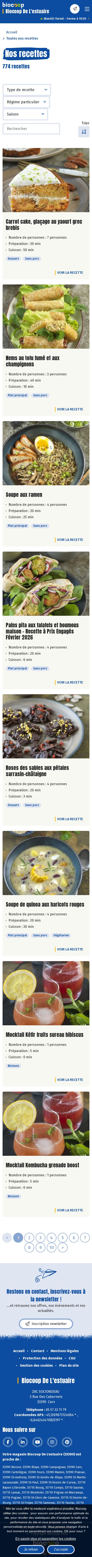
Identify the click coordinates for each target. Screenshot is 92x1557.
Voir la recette (70, 273)
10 (51, 1247)
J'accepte (61, 1549)
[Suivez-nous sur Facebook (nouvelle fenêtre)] (8, 1442)
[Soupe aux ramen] (46, 453)
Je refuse (31, 1549)
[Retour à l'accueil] (13, 5)
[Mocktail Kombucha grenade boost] (46, 1124)
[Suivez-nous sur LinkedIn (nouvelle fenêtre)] (22, 1442)
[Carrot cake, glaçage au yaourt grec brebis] (46, 180)
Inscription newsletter (49, 1324)
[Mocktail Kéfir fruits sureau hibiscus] (46, 993)
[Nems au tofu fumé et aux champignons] (46, 316)
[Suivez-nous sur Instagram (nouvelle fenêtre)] (52, 1442)
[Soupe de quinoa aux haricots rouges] (46, 863)
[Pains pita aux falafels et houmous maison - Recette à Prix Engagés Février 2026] (46, 584)
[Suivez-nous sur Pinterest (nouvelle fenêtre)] (67, 1442)
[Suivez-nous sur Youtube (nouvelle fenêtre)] (37, 1442)
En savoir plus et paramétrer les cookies (45, 1539)
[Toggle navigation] (87, 10)
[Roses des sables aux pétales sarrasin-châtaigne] (46, 726)
